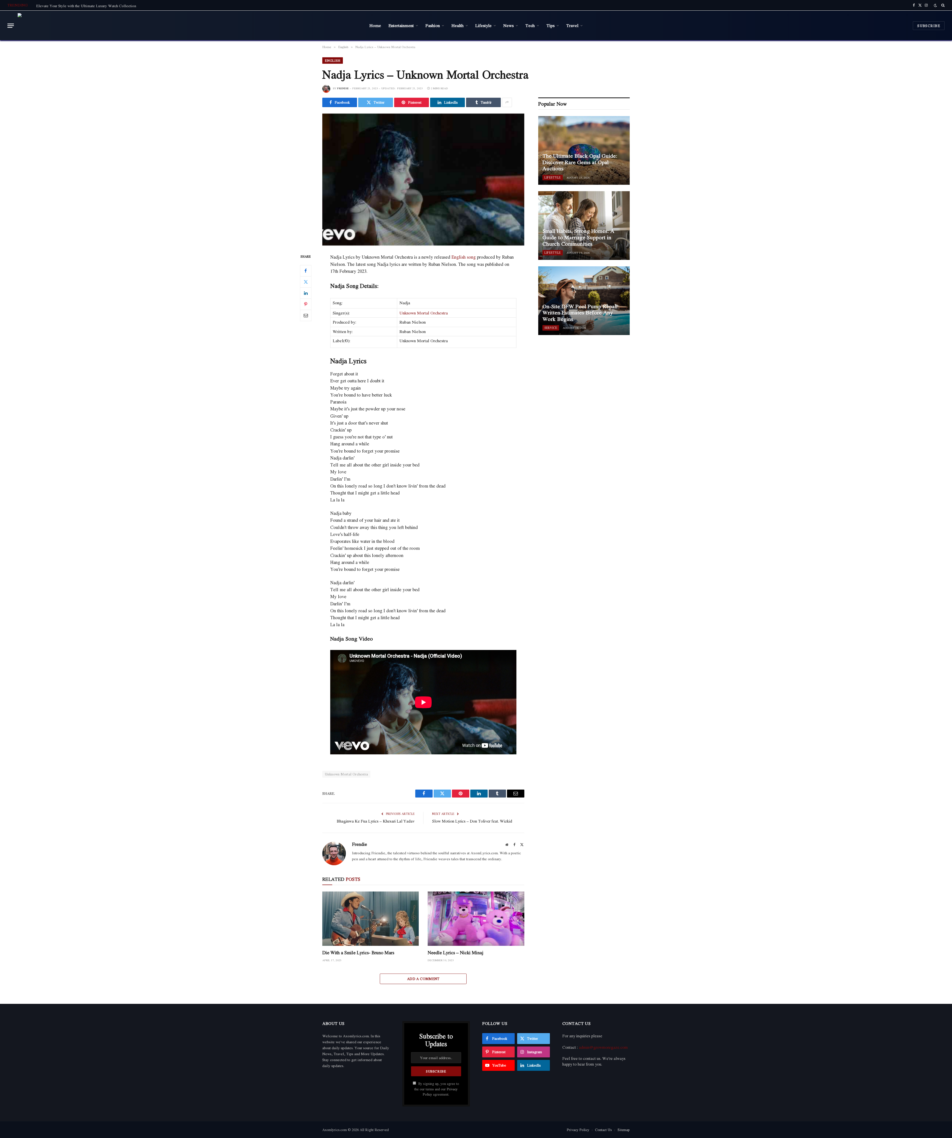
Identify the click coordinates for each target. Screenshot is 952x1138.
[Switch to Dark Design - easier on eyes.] (935, 5)
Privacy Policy (578, 1129)
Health (457, 25)
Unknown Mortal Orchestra (423, 313)
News (508, 25)
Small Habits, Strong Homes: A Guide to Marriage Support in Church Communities (578, 237)
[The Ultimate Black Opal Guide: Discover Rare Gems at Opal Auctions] (584, 150)
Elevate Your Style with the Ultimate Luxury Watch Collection (86, 5)
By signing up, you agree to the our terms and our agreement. (436, 1089)
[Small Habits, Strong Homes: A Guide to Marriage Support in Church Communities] (584, 225)
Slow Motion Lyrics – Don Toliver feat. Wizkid (472, 821)
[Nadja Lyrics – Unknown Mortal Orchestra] (423, 180)
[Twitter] (305, 282)
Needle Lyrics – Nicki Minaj (455, 952)
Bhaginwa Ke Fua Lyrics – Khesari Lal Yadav (376, 821)
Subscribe (928, 25)
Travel (572, 25)
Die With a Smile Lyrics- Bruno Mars (358, 952)
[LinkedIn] (305, 293)
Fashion (432, 25)
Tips (550, 25)
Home (375, 25)
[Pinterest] (305, 304)
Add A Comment (423, 978)
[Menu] (10, 25)
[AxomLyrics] (68, 25)
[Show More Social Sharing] (507, 102)
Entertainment (401, 25)
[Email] (305, 315)
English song (463, 257)
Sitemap (624, 1129)
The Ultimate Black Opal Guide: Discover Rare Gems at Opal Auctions (579, 162)
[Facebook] (305, 271)
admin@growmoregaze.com (603, 1047)
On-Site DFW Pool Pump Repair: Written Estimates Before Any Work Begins (581, 312)
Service (550, 328)
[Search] (942, 5)
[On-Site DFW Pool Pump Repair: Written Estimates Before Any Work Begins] (584, 300)
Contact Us (603, 1129)
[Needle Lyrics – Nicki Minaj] (476, 919)
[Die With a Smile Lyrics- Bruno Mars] (370, 919)
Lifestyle (483, 25)
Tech (530, 25)
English (332, 60)
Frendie (343, 88)
